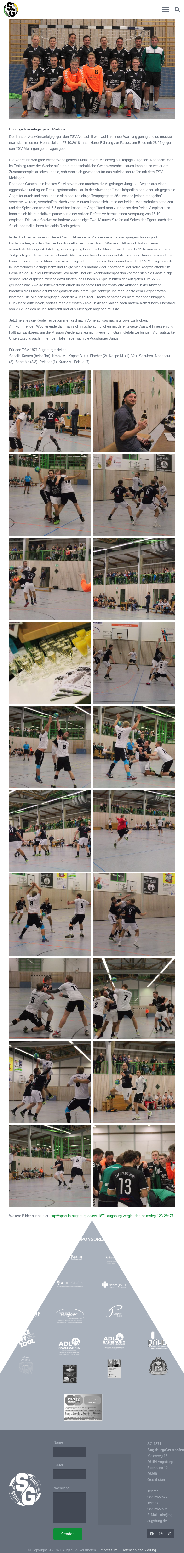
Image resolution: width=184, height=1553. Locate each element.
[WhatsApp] (169, 1533)
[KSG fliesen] (83, 1407)
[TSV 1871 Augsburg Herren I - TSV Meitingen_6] (134, 1082)
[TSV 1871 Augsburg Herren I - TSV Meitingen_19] (50, 411)
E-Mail (58, 1465)
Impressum (109, 1550)
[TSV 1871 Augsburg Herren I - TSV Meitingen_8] (50, 747)
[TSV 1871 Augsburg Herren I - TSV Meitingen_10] (134, 831)
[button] (165, 9)
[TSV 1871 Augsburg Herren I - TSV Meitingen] (50, 663)
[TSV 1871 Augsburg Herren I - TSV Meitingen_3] (50, 831)
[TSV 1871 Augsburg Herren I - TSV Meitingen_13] (134, 663)
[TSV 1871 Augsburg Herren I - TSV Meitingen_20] (134, 579)
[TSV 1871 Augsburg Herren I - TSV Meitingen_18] (50, 915)
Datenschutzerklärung (138, 1550)
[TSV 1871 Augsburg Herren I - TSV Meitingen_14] (134, 495)
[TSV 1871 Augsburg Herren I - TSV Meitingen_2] (50, 1082)
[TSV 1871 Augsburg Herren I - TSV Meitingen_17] (50, 495)
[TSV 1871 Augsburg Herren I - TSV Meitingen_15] (134, 915)
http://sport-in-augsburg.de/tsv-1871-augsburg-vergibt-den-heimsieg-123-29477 (111, 1216)
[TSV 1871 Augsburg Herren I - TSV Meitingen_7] (50, 999)
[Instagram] (160, 1533)
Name (58, 1442)
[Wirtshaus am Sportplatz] (70, 1374)
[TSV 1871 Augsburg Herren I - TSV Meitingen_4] (50, 579)
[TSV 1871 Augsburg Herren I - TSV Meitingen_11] (134, 999)
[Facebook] (151, 1533)
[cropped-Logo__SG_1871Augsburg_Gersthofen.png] (11, 9)
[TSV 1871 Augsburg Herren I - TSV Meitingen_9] (134, 747)
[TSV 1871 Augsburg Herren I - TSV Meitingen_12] (134, 411)
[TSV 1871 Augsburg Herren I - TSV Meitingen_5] (50, 1166)
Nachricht (61, 1488)
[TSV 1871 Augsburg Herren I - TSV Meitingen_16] (134, 1166)
